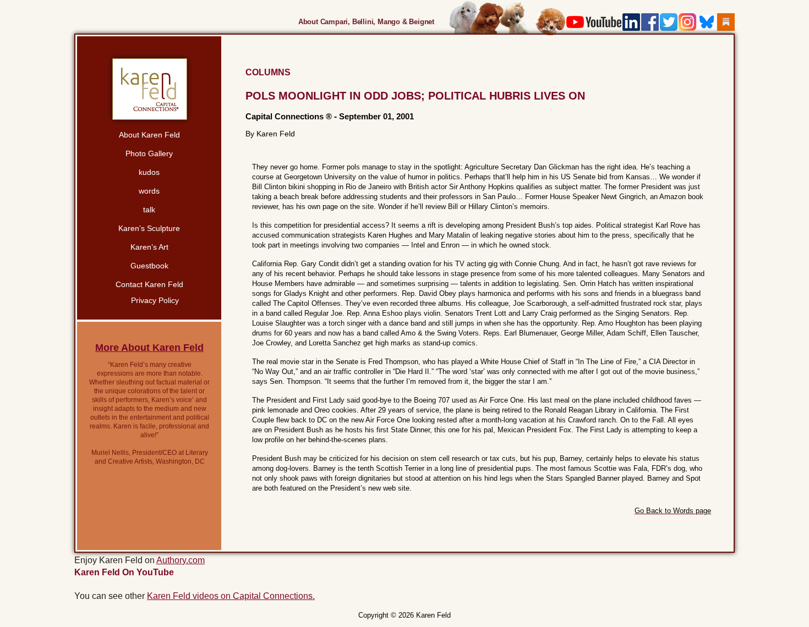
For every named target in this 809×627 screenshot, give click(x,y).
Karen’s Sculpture (149, 228)
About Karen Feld (149, 134)
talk (149, 209)
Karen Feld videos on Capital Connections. (231, 596)
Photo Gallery (149, 153)
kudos (149, 172)
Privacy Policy (155, 300)
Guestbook (149, 265)
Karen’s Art (149, 247)
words (149, 190)
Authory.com (180, 560)
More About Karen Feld (149, 347)
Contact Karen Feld (149, 284)
